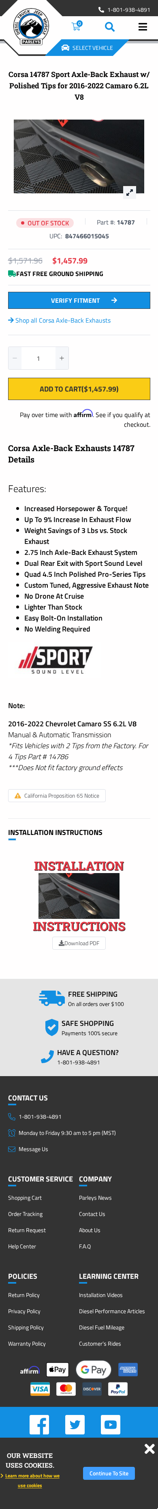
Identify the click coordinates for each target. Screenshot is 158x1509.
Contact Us (92, 1213)
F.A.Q (85, 1246)
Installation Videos (101, 1295)
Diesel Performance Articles (112, 1311)
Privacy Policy (24, 1311)
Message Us (33, 1149)
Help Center (22, 1246)
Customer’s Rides (100, 1343)
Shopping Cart (25, 1197)
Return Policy (24, 1295)
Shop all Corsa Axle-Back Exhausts (62, 320)
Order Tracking (25, 1213)
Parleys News (95, 1197)
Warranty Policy (27, 1343)
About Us (89, 1230)
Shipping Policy (26, 1327)
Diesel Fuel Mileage (101, 1327)
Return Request (27, 1230)
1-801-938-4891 (128, 10)
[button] (15, 358)
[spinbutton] (38, 358)
